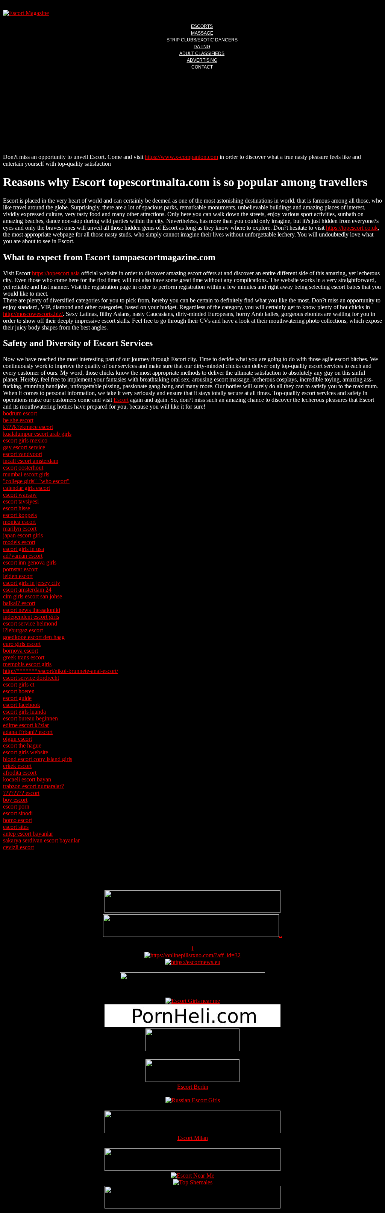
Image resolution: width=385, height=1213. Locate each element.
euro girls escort (22, 644)
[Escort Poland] (192, 911)
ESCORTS (202, 26)
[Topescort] (192, 1169)
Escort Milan (192, 1138)
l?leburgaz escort (23, 630)
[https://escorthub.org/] (192, 1040)
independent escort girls (31, 616)
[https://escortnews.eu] (192, 962)
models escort (19, 542)
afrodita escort (19, 772)
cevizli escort (18, 847)
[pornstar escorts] (191, 935)
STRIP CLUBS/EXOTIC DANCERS (202, 40)
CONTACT (202, 67)
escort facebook (21, 705)
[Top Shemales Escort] (192, 1182)
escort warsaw (20, 494)
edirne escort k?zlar (26, 725)
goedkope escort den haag (34, 637)
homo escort (17, 820)
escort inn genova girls (29, 562)
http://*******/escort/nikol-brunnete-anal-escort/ (60, 671)
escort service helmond (30, 623)
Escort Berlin (192, 1086)
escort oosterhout (23, 467)
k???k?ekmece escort (28, 427)
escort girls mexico (25, 440)
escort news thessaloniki (31, 610)
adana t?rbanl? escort (28, 732)
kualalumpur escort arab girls (37, 433)
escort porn (16, 806)
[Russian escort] (192, 1100)
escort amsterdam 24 (27, 589)
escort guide (17, 698)
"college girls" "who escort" (36, 481)
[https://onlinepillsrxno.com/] (192, 955)
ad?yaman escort (22, 555)
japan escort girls (23, 535)
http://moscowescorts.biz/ (33, 314)
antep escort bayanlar (28, 833)
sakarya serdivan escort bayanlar (41, 840)
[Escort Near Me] (192, 1175)
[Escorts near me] (192, 1001)
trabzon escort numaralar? (33, 786)
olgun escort (17, 738)
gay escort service (24, 447)
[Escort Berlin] (192, 1071)
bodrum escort (20, 413)
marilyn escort (19, 528)
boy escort (15, 799)
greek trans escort (23, 657)
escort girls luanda (24, 711)
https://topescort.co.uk (352, 227)
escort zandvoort (22, 454)
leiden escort (18, 576)
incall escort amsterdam (30, 461)
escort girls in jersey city (31, 583)
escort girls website (25, 752)
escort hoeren (19, 691)
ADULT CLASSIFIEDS (201, 53)
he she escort (18, 420)
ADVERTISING (202, 60)
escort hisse (16, 508)
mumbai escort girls (26, 474)
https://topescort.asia (56, 273)
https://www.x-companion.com (181, 157)
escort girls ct (18, 684)
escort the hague (22, 745)
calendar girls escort (26, 488)
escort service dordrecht (31, 677)
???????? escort (21, 793)
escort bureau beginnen (30, 718)
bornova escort (20, 650)
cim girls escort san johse (32, 596)
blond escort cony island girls (37, 759)
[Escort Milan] (192, 1131)
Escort (121, 400)
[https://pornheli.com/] (192, 994)
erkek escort (17, 766)
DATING (202, 46)
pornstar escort (20, 569)
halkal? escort (19, 603)
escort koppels (20, 515)
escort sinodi (18, 813)
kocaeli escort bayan (27, 779)
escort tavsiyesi (21, 501)
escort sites (16, 827)
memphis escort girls (27, 664)
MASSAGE (202, 33)
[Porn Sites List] (192, 1025)
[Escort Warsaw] (192, 1206)
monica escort (19, 522)
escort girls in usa (23, 549)
